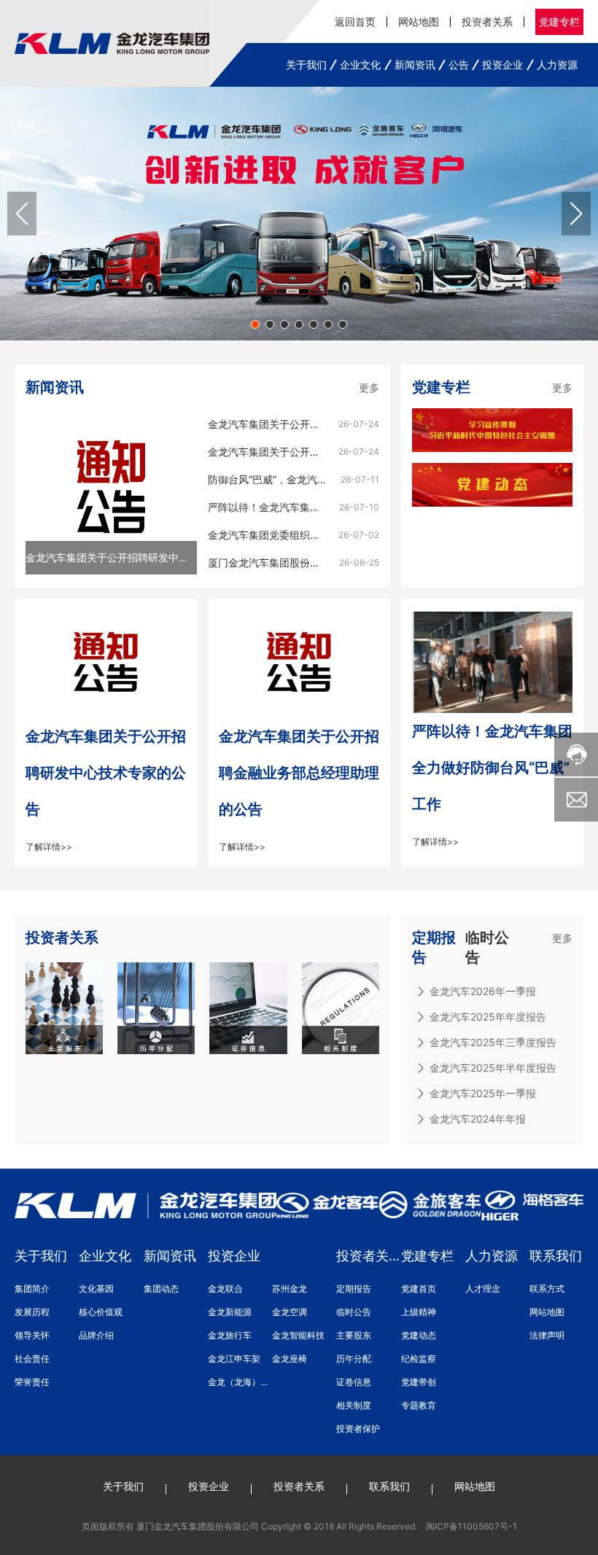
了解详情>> (49, 846)
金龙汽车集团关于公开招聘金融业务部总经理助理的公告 (299, 773)
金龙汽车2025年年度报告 (488, 1016)
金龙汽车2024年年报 (478, 1118)
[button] (255, 324)
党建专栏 (559, 21)
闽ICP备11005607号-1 (471, 1526)
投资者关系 (487, 21)
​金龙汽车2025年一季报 (483, 1093)
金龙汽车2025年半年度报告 (493, 1067)
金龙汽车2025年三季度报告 (493, 1042)
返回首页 (355, 21)
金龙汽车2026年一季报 (483, 991)
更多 (369, 387)
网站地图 (418, 21)
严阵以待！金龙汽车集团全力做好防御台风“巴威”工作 (492, 767)
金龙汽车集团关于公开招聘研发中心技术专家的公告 (106, 773)
